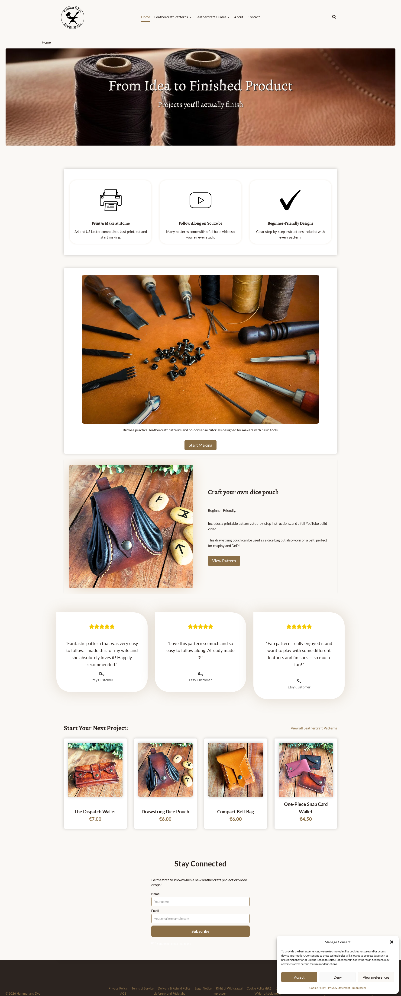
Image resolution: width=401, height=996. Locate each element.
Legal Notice (203, 988)
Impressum (359, 988)
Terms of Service (143, 988)
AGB (123, 993)
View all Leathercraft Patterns (314, 728)
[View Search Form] (338, 17)
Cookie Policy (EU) (259, 988)
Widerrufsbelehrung (268, 993)
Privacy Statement (339, 988)
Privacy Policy (118, 988)
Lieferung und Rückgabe (169, 993)
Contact (254, 17)
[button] (391, 942)
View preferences (376, 977)
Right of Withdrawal (229, 988)
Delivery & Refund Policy (174, 988)
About (238, 17)
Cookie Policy (317, 988)
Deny (338, 977)
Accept (299, 977)
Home (145, 17)
